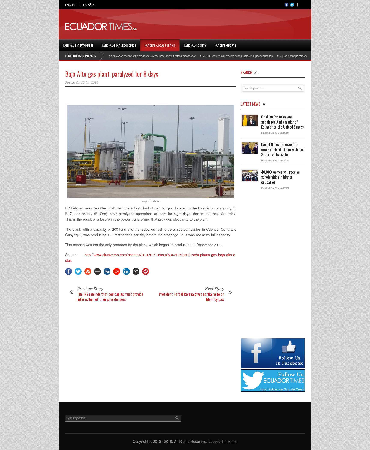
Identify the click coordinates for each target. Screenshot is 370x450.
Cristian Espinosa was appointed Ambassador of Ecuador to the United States (282, 122)
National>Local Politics (160, 45)
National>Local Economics (119, 45)
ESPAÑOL (89, 4)
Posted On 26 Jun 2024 (275, 188)
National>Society (195, 45)
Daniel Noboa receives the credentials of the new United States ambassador (138, 56)
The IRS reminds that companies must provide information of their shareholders (110, 296)
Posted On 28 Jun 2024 (275, 133)
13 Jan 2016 (89, 82)
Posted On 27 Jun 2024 (275, 160)
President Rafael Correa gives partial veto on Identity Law (191, 296)
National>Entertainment (78, 45)
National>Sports (225, 45)
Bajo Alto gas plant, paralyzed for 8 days (111, 74)
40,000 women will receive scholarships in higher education (225, 56)
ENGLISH (70, 4)
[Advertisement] (227, 26)
